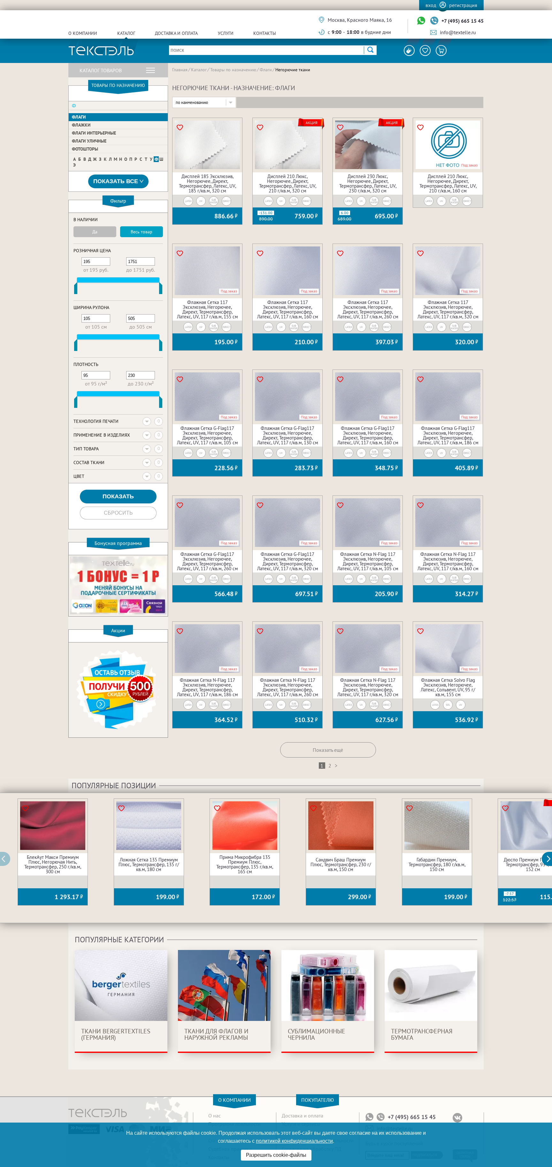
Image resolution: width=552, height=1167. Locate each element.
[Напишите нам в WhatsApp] (421, 21)
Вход (430, 5)
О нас (214, 1115)
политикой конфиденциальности (294, 1141)
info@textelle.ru (458, 32)
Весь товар (141, 232)
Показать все (115, 181)
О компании (82, 33)
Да (94, 232)
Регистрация (463, 5)
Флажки (81, 125)
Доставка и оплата (176, 33)
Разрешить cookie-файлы (276, 1155)
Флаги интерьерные (94, 133)
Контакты (264, 33)
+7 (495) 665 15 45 (462, 21)
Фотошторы (85, 149)
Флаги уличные (89, 141)
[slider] (75, 289)
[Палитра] (409, 50)
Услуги (226, 33)
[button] (550, 859)
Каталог (126, 33)
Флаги (79, 117)
